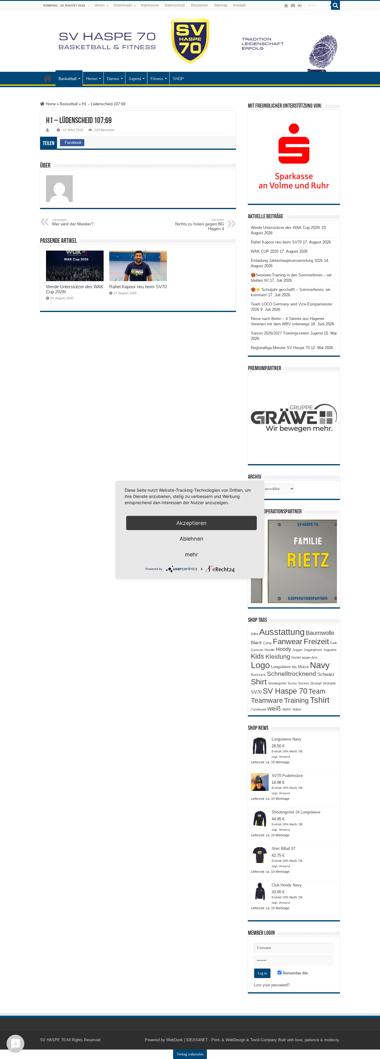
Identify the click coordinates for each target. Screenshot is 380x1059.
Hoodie (270, 650)
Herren (91, 79)
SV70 (256, 692)
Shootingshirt (277, 683)
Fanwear (288, 641)
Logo (260, 665)
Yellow (296, 709)
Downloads (123, 5)
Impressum (150, 5)
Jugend (135, 79)
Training (296, 700)
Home (50, 104)
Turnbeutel (258, 709)
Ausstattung (282, 632)
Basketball (67, 79)
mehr (191, 554)
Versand (284, 756)
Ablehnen (191, 538)
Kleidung (277, 656)
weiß (274, 708)
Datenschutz (175, 5)
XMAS (286, 709)
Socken (303, 683)
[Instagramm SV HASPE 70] (286, 5)
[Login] (299, 5)
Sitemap (220, 5)
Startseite (48, 78)
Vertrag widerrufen (190, 1054)
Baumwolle (320, 633)
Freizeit (316, 641)
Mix (294, 667)
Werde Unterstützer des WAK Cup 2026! (285, 227)
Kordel (296, 657)
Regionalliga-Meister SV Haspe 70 (280, 347)
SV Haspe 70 (285, 691)
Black (256, 642)
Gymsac (257, 650)
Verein (99, 5)
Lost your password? (272, 985)
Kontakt (239, 5)
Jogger (297, 650)
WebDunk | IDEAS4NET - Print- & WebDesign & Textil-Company (221, 1040)
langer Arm (309, 657)
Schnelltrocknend (291, 673)
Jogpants (330, 650)
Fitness (157, 79)
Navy (320, 665)
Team (316, 691)
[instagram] (280, 5)
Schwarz (326, 674)
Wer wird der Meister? (73, 222)
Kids (257, 656)
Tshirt (320, 700)
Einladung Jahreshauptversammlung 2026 (287, 260)
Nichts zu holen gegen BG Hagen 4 (199, 224)
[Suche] (335, 5)
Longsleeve (281, 667)
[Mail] (293, 5)
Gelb (333, 643)
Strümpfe (329, 683)
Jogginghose (313, 650)
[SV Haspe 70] (190, 41)
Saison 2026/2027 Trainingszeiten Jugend (287, 333)
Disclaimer (199, 5)
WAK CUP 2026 (264, 251)
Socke (292, 683)
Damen (113, 79)
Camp (267, 643)
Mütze (303, 667)
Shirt (259, 681)
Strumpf (316, 683)
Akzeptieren (191, 523)
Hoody (283, 649)
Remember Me (294, 973)
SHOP (178, 79)
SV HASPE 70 (52, 1040)
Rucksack (258, 674)
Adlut (254, 634)
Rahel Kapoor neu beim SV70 (138, 286)
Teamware (267, 700)
